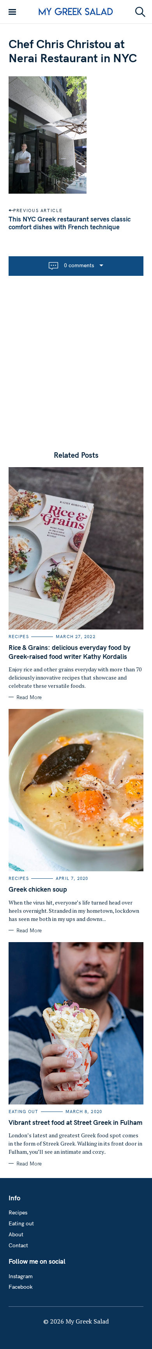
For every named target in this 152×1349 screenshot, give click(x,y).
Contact (18, 1245)
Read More (29, 697)
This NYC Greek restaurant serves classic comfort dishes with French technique (70, 223)
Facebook (21, 1286)
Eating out (23, 1111)
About (16, 1234)
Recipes (19, 636)
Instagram (21, 1276)
